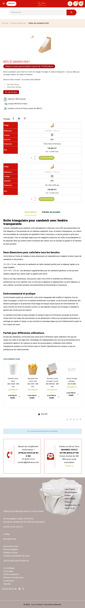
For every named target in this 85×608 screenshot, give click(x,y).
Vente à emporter (11, 574)
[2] (70, 419)
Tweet (19, 118)
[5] (80, 419)
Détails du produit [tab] (51, 212)
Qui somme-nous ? (11, 546)
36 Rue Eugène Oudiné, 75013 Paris (18, 519)
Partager (13, 118)
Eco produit (8, 571)
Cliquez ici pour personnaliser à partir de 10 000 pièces (29, 66)
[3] (74, 419)
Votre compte (49, 487)
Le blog (6, 534)
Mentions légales (10, 549)
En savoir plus (11, 92)
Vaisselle (7, 584)
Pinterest (25, 118)
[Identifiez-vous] (70, 3)
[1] (67, 419)
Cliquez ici (69, 466)
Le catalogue (9, 568)
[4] (77, 419)
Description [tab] (31, 212)
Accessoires (8, 581)
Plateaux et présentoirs (13, 578)
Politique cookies (10, 553)
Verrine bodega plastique (71, 381)
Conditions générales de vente (16, 556)
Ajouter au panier (46, 158)
